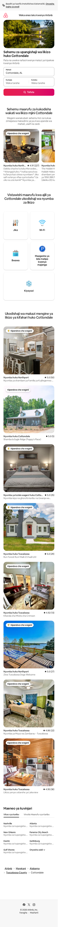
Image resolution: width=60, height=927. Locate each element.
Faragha (23, 912)
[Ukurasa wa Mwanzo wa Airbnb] (5, 15)
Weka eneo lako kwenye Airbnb (36, 15)
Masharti (34, 912)
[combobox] (29, 73)
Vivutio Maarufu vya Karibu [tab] (37, 814)
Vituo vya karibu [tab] (11, 814)
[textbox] (16, 83)
